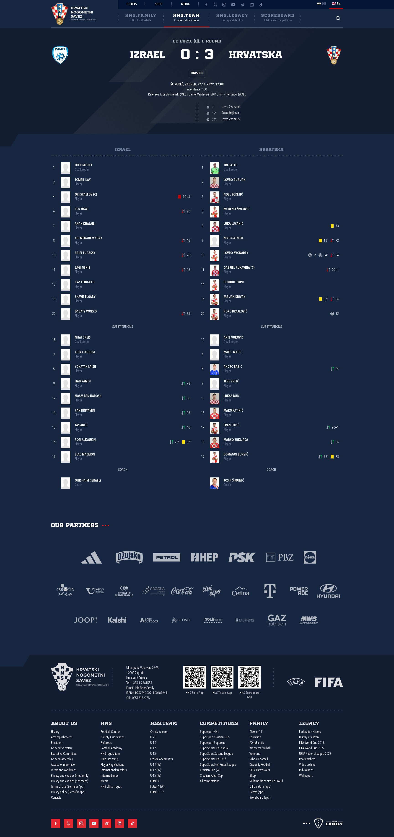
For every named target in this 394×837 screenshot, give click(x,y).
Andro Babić (233, 367)
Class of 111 (256, 732)
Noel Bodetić (233, 194)
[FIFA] (329, 681)
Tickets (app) (256, 792)
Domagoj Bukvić (236, 454)
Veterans (254, 754)
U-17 (153, 748)
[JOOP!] (85, 619)
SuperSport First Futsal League (218, 765)
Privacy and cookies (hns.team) (69, 781)
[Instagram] (224, 4)
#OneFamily (256, 743)
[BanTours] (213, 619)
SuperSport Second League (216, 754)
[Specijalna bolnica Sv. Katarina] (245, 619)
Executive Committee (64, 754)
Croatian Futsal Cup (211, 776)
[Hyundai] (328, 590)
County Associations (112, 737)
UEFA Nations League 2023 (315, 754)
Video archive (307, 765)
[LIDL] (309, 557)
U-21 (153, 737)
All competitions (209, 781)
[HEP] (204, 557)
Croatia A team (159, 732)
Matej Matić (232, 352)
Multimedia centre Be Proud (266, 781)
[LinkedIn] (251, 4)
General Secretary (62, 748)
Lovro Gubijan (235, 180)
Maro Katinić (233, 411)
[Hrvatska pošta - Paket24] (94, 590)
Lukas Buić (232, 396)
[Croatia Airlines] (153, 590)
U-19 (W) (155, 765)
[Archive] (338, 18)
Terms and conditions (63, 770)
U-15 (153, 754)
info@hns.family (144, 688)
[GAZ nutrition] (277, 619)
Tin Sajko (230, 165)
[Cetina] (240, 590)
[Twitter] (215, 4)
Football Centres (110, 732)
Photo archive (307, 759)
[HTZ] (65, 590)
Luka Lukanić (233, 224)
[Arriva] (181, 619)
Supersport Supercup (213, 743)
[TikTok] (260, 4)
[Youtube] (233, 4)
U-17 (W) (155, 770)
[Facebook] (206, 4)
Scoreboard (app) (259, 798)
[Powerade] (299, 590)
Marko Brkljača (236, 440)
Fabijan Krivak (234, 297)
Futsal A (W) (157, 787)
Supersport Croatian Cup (214, 737)
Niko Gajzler (233, 238)
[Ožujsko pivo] (129, 557)
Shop (158, 4)
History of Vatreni (309, 737)
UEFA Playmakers (259, 770)
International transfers (114, 770)
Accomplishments (61, 737)
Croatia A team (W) (161, 759)
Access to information (63, 765)
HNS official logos (111, 787)
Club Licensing (109, 759)
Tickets (131, 4)
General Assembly (62, 759)
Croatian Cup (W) (210, 770)
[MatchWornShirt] (309, 619)
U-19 (153, 743)
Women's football (260, 748)
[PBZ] (279, 557)
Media (185, 4)
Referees (106, 743)
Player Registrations (112, 765)
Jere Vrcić (231, 381)
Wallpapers (306, 776)
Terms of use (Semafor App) (67, 787)
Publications (306, 770)
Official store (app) (260, 787)
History (55, 732)
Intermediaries (109, 776)
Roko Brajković (235, 311)
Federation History (310, 732)
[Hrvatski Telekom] (270, 590)
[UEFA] (296, 681)
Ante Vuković (234, 337)
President (56, 743)
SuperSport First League (214, 748)
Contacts (56, 798)
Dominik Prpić (234, 282)
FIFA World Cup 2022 (311, 748)
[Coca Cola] (182, 590)
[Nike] (91, 557)
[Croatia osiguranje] (124, 590)
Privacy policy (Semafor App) (68, 792)
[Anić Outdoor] (149, 619)
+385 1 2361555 (141, 683)
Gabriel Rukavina (237, 268)
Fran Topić (231, 425)
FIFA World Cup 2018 (311, 743)
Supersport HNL (209, 732)
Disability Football (259, 765)
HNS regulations (110, 754)
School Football (258, 759)
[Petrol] (167, 557)
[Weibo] (242, 4)
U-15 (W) (155, 776)
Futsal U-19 (156, 792)
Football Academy (111, 748)
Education (255, 737)
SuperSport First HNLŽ (213, 759)
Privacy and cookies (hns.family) (70, 776)
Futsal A (154, 781)
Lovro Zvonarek (236, 253)
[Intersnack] (211, 590)
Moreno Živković (236, 209)
